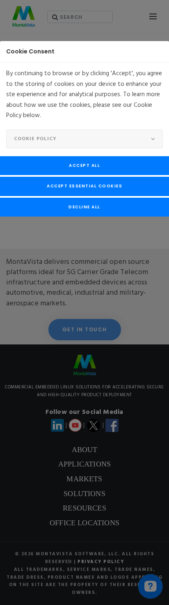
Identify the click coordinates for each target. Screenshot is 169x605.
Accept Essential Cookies (84, 186)
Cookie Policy (35, 139)
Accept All (84, 165)
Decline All (84, 207)
